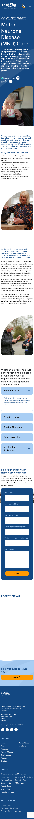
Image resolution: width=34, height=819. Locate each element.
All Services (19, 783)
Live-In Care (5, 789)
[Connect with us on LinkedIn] (16, 729)
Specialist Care (22, 17)
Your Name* (9, 493)
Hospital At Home (7, 792)
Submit (16, 574)
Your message (10, 549)
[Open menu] (30, 5)
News (3, 746)
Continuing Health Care (24, 777)
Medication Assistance (9, 449)
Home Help (5, 777)
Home (3, 17)
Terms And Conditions (9, 808)
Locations (22, 746)
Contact (4, 761)
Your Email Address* (12, 504)
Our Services (11, 17)
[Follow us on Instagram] (7, 729)
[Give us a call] (24, 6)
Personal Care (11, 390)
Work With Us (24, 743)
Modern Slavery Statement (11, 811)
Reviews (4, 758)
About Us (4, 749)
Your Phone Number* (12, 515)
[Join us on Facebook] (2, 729)
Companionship (11, 437)
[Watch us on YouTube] (11, 729)
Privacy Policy (6, 805)
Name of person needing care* (15, 527)
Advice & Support (7, 752)
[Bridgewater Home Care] (9, 5)
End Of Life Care (21, 774)
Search (15, 677)
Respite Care (6, 786)
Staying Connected (13, 427)
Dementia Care (7, 783)
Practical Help (11, 417)
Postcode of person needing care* (16, 538)
